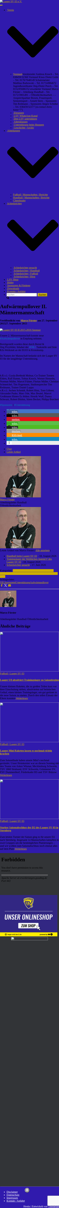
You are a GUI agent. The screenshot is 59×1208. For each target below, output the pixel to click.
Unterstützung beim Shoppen (28, 124)
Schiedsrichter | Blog (24, 276)
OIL (2, 582)
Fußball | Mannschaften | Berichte (30, 194)
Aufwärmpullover (10, 338)
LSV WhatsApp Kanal (25, 115)
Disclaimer (12, 1191)
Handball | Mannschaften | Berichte (31, 197)
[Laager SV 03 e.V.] (11, 1)
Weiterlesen (21, 698)
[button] (33, 71)
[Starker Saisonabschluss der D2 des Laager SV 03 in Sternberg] (29, 818)
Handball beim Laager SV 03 (22, 556)
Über (9, 449)
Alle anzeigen (42, 550)
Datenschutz (13, 1194)
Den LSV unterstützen (25, 118)
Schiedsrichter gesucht (25, 267)
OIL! (33, 347)
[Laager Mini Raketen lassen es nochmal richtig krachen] (29, 741)
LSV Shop (12, 279)
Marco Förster (7, 499)
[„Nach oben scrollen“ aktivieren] (27, 1190)
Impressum (12, 1197)
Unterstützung (22, 405)
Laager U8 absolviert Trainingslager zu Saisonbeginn (29, 680)
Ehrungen (18, 112)
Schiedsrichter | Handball (26, 270)
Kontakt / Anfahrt (16, 291)
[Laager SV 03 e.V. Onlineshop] (28, 935)
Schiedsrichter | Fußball (25, 273)
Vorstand (17, 74)
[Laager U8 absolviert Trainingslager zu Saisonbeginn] (29, 670)
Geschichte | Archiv (23, 127)
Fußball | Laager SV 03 (25, 570)
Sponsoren (6, 405)
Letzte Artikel (14, 451)
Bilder (10, 282)
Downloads (13, 288)
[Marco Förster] (20, 496)
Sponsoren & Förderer (18, 285)
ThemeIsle (53, 1206)
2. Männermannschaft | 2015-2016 (27, 572)
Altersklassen (20, 121)
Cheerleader (19, 200)
